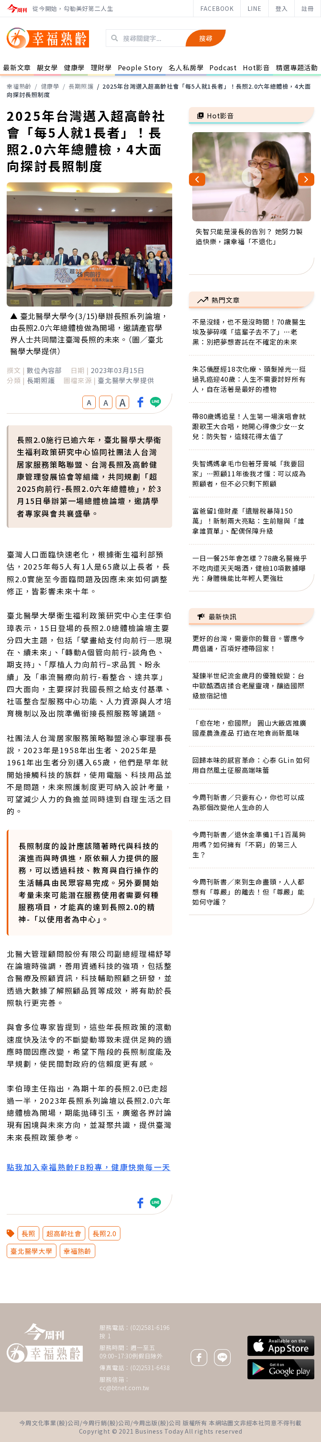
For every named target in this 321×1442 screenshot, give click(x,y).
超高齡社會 (64, 1233)
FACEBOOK (216, 8)
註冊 (307, 8)
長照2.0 (104, 1233)
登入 (281, 8)
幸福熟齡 (19, 86)
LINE (254, 8)
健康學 (50, 86)
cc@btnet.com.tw (124, 1387)
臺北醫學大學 (31, 1251)
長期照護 (81, 86)
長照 (28, 1233)
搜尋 (205, 38)
